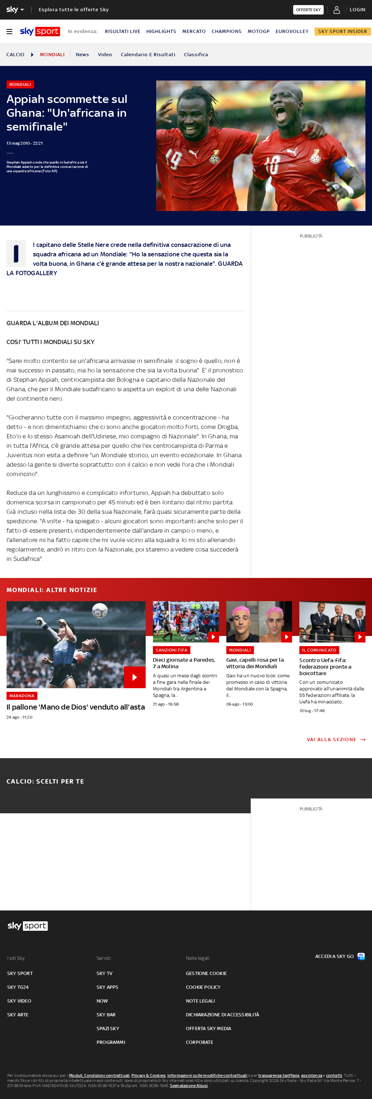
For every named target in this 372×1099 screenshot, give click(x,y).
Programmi (111, 1042)
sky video (19, 1001)
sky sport (20, 973)
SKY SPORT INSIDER (342, 31)
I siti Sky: (16, 958)
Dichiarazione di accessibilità (222, 1014)
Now (102, 1001)
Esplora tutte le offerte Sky (74, 9)
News (82, 54)
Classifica (196, 54)
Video (105, 54)
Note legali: (198, 958)
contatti (334, 1075)
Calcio (16, 54)
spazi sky (108, 1028)
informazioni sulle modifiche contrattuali (207, 1075)
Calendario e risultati (148, 54)
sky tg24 (18, 987)
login (357, 9)
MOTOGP (259, 31)
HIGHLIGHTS (161, 31)
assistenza (311, 1075)
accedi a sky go (334, 956)
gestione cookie (206, 973)
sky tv (104, 973)
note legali (200, 1001)
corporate (199, 1042)
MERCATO (194, 31)
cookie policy (203, 987)
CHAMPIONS (227, 31)
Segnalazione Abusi (189, 1085)
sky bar (106, 1014)
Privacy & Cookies (149, 1075)
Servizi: (104, 958)
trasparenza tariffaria (278, 1075)
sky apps (108, 987)
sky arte (18, 1014)
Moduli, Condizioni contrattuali (99, 1075)
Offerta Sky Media (208, 1028)
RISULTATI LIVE (123, 31)
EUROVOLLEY (292, 31)
